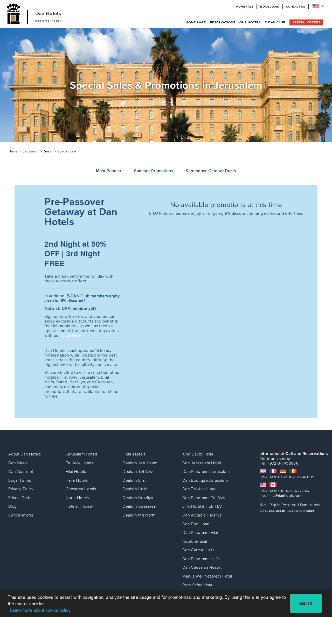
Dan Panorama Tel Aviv (203, 497)
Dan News (17, 463)
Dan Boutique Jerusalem (205, 480)
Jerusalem (30, 151)
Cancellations (20, 515)
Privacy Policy (20, 489)
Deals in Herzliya (137, 497)
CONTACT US (295, 6)
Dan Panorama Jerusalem (206, 471)
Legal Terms (19, 480)
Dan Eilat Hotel (195, 524)
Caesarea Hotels (81, 489)
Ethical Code (20, 497)
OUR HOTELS (250, 22)
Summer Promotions (153, 170)
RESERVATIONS (223, 22)
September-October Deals (211, 170)
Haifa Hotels (77, 480)
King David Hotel (197, 454)
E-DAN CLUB (275, 22)
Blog (12, 506)
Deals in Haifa (134, 489)
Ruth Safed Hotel (197, 585)
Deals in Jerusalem (139, 463)
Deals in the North (139, 515)
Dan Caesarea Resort (202, 567)
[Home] (13, 14)
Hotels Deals (134, 454)
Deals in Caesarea (139, 506)
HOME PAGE (244, 6)
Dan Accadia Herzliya (202, 515)
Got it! (306, 603)
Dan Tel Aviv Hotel (199, 489)
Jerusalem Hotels (82, 454)
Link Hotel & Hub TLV (202, 506)
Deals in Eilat (134, 480)
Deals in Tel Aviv (137, 471)
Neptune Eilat (194, 541)
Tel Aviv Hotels (79, 463)
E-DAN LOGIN (269, 6)
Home (13, 151)
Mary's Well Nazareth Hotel (207, 576)
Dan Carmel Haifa (198, 550)
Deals (48, 151)
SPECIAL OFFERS (306, 22)
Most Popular (109, 170)
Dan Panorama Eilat (200, 532)
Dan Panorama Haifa (201, 558)
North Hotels (77, 497)
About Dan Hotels (24, 454)
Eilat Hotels (76, 471)
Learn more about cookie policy (40, 610)
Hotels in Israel (79, 506)
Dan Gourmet (20, 471)
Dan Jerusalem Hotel (201, 463)
